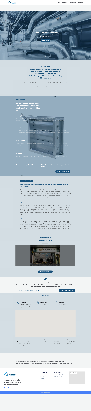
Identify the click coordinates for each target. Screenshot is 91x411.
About (58, 2)
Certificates (72, 2)
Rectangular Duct (20, 116)
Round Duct (19, 127)
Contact (64, 2)
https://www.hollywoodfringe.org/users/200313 (30, 363)
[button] (26, 181)
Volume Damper (20, 140)
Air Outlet (18, 153)
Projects (80, 2)
